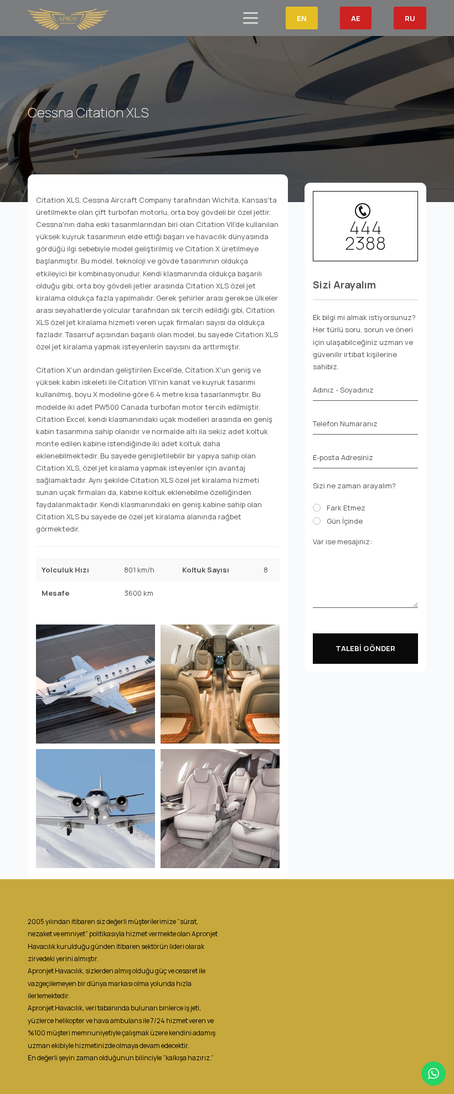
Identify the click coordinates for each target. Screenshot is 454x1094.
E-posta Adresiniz (343, 457)
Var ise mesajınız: (342, 541)
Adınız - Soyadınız (343, 390)
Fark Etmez (346, 508)
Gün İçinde (345, 521)
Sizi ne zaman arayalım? (354, 486)
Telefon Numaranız (345, 424)
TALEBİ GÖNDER (365, 648)
